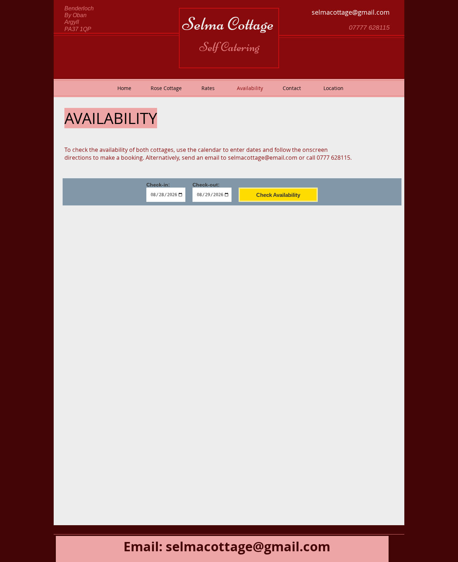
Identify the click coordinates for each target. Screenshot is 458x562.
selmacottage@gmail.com (351, 12)
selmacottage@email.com (262, 157)
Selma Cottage (228, 24)
